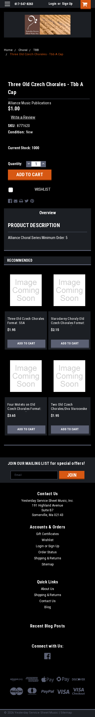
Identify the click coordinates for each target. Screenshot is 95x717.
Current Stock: (23, 148)
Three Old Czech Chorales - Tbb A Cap (36, 54)
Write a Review (23, 117)
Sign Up (67, 4)
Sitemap (48, 564)
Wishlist (48, 540)
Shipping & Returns (47, 558)
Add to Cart (26, 343)
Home (8, 50)
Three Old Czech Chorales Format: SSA (25, 321)
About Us (47, 589)
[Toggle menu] (7, 7)
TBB (36, 50)
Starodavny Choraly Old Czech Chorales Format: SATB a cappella (68, 321)
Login (52, 4)
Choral (22, 50)
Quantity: (15, 164)
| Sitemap (65, 712)
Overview (47, 212)
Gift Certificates (47, 534)
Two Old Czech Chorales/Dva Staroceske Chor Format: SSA (69, 407)
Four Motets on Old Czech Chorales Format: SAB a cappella (24, 407)
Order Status (47, 552)
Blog (47, 607)
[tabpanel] (26, 312)
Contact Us (47, 601)
